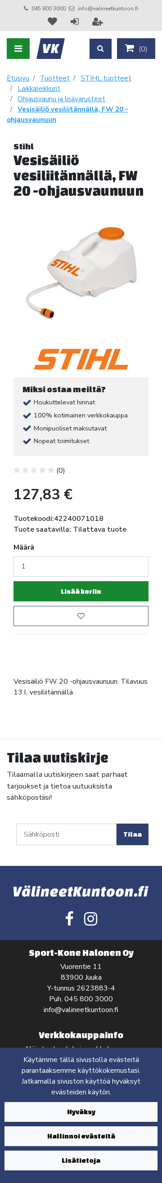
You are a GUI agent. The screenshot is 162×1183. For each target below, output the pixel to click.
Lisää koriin (81, 591)
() (142, 49)
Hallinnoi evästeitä (81, 1136)
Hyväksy (81, 1112)
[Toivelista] (53, 21)
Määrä (24, 547)
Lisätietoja (81, 1160)
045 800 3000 (49, 8)
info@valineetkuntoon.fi (108, 8)
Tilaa (132, 834)
